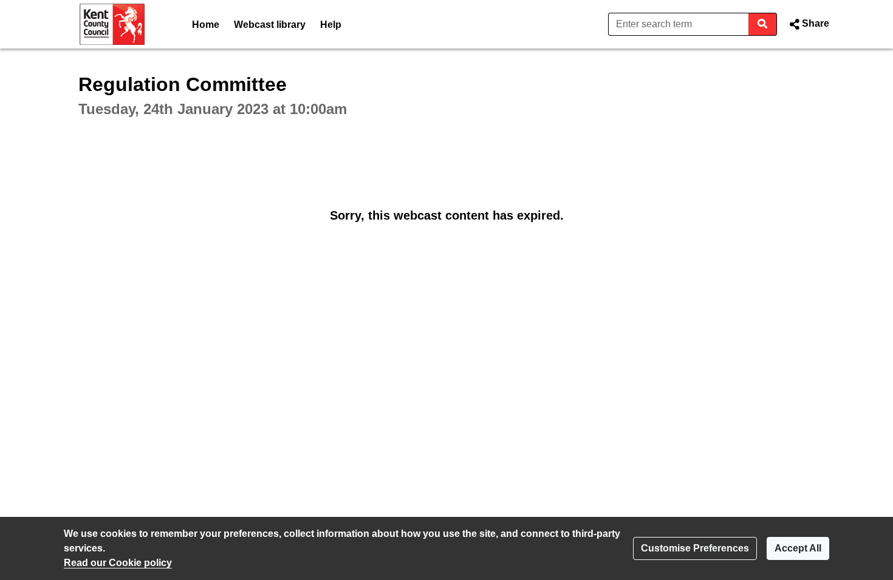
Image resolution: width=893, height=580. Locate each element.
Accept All (798, 548)
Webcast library (270, 24)
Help (330, 24)
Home (205, 24)
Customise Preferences (695, 548)
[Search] (762, 24)
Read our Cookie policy (118, 563)
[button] (808, 24)
